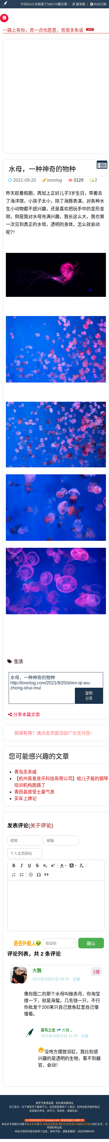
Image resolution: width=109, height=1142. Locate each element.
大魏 (36, 970)
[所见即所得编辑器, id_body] (56, 906)
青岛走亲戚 (25, 771)
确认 (91, 943)
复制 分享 (89, 696)
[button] (14, 865)
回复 (76, 979)
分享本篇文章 (26, 714)
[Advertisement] (54, 96)
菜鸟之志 (48, 1030)
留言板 (80, 4)
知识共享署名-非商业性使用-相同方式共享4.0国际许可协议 (60, 1124)
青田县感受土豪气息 (34, 792)
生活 (18, 661)
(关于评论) (41, 825)
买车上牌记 (25, 798)
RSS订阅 (99, 4)
